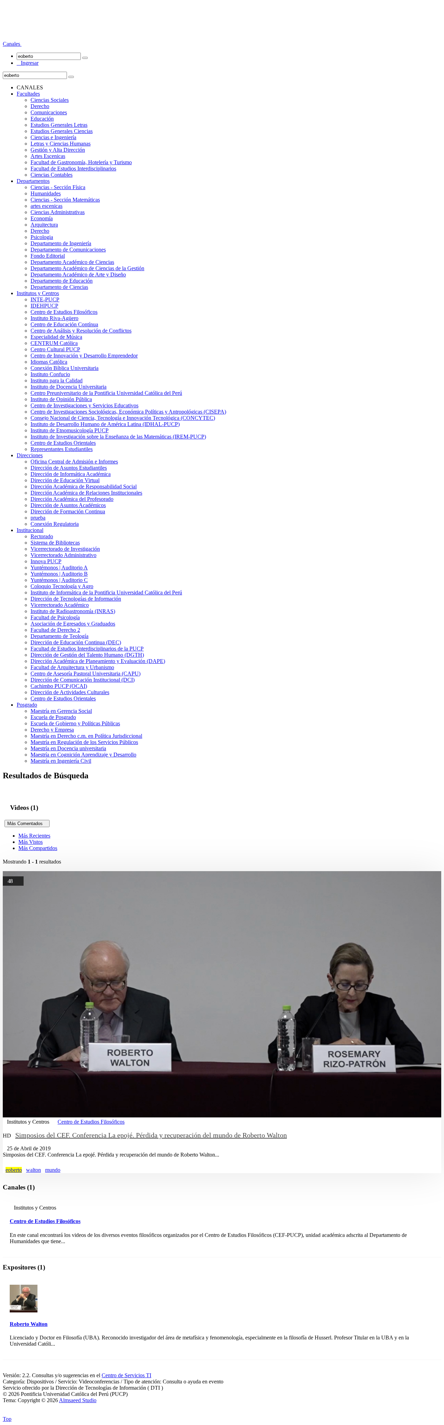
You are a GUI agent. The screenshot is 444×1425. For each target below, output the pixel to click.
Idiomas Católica (49, 362)
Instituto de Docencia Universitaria (68, 387)
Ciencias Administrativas (58, 212)
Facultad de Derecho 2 (55, 630)
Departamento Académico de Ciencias (72, 262)
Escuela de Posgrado (53, 717)
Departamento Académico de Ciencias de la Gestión (87, 268)
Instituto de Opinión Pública (61, 399)
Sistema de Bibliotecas (55, 543)
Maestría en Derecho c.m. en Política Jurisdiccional (86, 736)
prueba (38, 518)
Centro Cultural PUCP (55, 349)
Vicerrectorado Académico (60, 605)
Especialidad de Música (56, 337)
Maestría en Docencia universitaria (68, 748)
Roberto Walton (29, 1324)
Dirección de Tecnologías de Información (76, 599)
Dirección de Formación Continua (68, 511)
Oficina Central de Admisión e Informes (74, 461)
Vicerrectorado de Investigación (65, 549)
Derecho (40, 106)
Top (7, 1419)
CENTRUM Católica (54, 343)
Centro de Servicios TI (126, 1375)
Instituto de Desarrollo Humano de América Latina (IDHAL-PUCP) (105, 424)
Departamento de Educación (62, 281)
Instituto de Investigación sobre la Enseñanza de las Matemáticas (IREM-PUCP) (118, 437)
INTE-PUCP (45, 299)
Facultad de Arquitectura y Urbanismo (72, 667)
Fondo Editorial (48, 256)
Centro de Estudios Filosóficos (64, 312)
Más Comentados (27, 823)
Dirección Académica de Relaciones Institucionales (86, 493)
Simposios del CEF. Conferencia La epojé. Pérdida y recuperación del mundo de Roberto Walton (151, 1135)
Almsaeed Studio (77, 1400)
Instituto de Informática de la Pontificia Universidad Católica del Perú (106, 592)
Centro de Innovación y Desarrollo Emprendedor (84, 356)
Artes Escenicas (48, 156)
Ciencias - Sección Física (58, 187)
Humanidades (46, 193)
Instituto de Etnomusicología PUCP (70, 430)
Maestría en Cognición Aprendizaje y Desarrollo (83, 755)
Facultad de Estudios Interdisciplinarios (73, 168)
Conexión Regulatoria (55, 524)
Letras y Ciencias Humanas (61, 144)
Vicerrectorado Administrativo (63, 555)
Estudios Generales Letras (59, 125)
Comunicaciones (49, 112)
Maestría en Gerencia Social (61, 711)
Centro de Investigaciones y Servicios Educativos (84, 405)
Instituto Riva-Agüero (54, 318)
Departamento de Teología (59, 636)
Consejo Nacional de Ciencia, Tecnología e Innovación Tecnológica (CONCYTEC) (123, 418)
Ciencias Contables (51, 175)
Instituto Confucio (50, 374)
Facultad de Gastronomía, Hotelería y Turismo (81, 162)
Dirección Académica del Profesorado (72, 499)
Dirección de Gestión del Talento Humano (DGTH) (87, 655)
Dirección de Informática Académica (71, 474)
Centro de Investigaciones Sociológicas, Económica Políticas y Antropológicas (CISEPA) (128, 412)
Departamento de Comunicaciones (68, 250)
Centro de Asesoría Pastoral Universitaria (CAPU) (85, 673)
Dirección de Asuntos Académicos (68, 505)
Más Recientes (34, 836)
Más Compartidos (37, 848)
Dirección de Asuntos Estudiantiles (69, 468)
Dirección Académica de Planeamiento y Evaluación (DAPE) (98, 661)
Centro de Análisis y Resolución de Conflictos (81, 331)
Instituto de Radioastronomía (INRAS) (73, 611)
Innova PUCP (46, 561)
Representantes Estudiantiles (62, 449)
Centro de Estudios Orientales (63, 443)
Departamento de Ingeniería (61, 243)
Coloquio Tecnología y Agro (62, 586)
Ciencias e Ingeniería (53, 137)
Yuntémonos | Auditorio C (59, 580)
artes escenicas (46, 206)
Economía (42, 218)
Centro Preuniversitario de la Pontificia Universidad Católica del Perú (106, 393)
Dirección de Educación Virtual (65, 480)
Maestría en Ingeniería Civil (61, 761)
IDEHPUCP (44, 306)
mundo (52, 1170)
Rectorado (42, 536)
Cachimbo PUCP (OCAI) (59, 686)
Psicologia (42, 237)
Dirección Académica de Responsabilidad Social (84, 486)
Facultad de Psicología (55, 617)
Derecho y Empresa (52, 730)
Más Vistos (30, 842)
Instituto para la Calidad (57, 380)
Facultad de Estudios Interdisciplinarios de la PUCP (87, 649)
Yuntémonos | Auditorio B (59, 574)
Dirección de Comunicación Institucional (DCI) (83, 680)
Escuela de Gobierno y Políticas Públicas (75, 723)
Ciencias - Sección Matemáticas (65, 200)
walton (33, 1170)
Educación (42, 119)
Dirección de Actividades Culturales (70, 692)
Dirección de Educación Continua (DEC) (76, 642)
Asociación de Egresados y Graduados (73, 624)
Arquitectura (44, 225)
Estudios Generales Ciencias (62, 131)
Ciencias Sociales (50, 100)
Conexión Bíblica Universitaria (65, 368)
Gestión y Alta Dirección (58, 150)
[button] (12, 44)
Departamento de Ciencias (59, 287)
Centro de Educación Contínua (64, 324)
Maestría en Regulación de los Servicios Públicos (84, 742)
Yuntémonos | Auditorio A (59, 567)
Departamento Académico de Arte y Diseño (78, 274)
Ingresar (28, 63)
